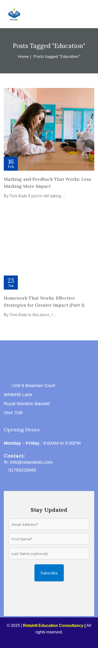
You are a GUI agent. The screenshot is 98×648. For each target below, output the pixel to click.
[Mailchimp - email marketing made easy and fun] (49, 588)
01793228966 (22, 470)
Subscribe (49, 572)
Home (23, 56)
